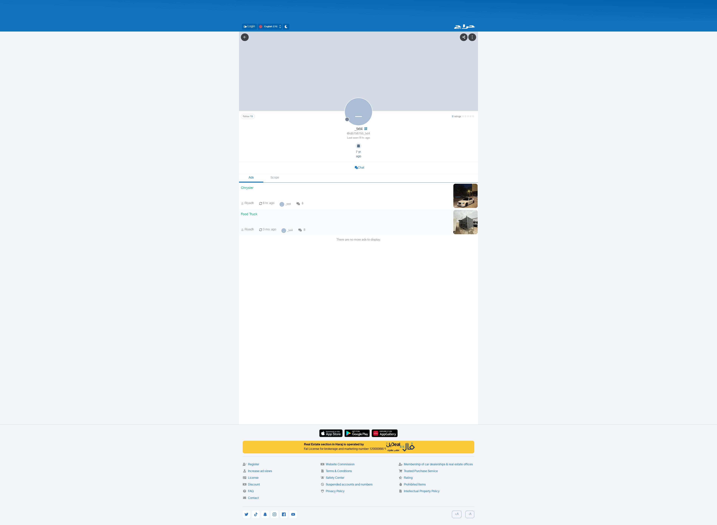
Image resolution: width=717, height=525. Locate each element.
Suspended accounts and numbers (349, 485)
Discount (254, 485)
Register (253, 464)
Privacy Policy (335, 491)
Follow (248, 116)
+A (457, 514)
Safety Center (335, 478)
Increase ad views (260, 471)
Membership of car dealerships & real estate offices (438, 464)
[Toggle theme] (286, 26)
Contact (253, 498)
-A (469, 514)
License (253, 478)
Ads (251, 178)
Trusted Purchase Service (421, 471)
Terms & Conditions (339, 471)
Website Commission (340, 464)
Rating (408, 478)
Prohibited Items (415, 485)
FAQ (251, 491)
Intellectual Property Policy (422, 491)
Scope (275, 178)
